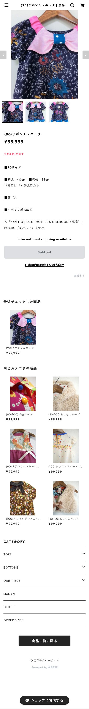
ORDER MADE (13, 620)
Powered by (40, 667)
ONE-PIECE (12, 581)
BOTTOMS (11, 567)
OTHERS (9, 607)
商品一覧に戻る (44, 641)
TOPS (7, 554)
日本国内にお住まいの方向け (44, 265)
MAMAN (9, 594)
